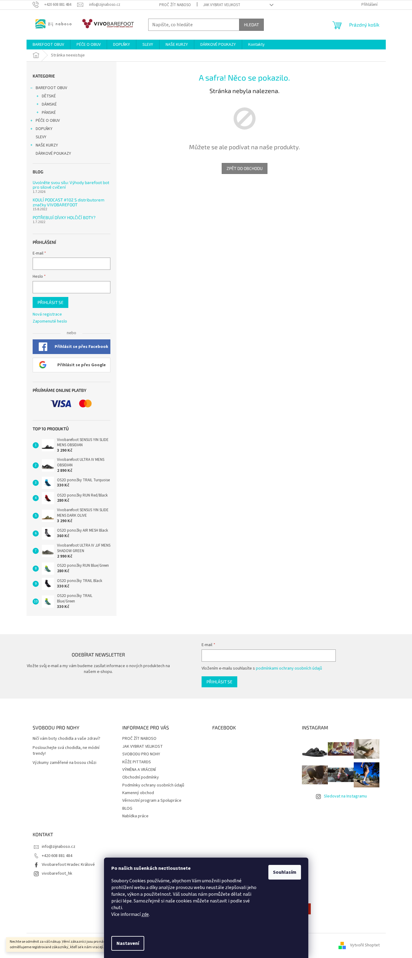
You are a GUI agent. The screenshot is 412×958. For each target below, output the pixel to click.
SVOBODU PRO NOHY (141, 754)
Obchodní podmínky (140, 777)
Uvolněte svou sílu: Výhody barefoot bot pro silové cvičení (71, 185)
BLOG (127, 808)
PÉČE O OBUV (48, 120)
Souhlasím (284, 872)
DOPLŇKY (44, 129)
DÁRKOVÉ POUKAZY (53, 153)
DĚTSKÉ (49, 96)
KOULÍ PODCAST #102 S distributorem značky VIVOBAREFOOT (68, 202)
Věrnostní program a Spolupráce (151, 800)
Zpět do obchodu (245, 168)
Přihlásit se (50, 302)
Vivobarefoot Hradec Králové (68, 865)
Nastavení (127, 943)
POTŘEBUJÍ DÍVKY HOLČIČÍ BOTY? (64, 217)
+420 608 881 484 (57, 856)
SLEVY (41, 137)
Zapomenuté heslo (50, 321)
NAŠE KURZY (47, 145)
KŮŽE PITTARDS (136, 762)
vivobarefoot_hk (57, 873)
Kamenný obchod (138, 793)
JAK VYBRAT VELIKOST (221, 5)
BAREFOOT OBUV (51, 88)
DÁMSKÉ (49, 104)
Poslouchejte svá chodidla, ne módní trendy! (66, 751)
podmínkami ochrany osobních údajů (289, 668)
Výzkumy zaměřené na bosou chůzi (64, 763)
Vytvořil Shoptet (365, 945)
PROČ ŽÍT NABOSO (175, 5)
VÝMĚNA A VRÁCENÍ (139, 770)
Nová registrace (47, 314)
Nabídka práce (135, 816)
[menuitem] (48, 44)
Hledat (251, 24)
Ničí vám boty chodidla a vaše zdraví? (66, 739)
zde (145, 914)
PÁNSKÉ (49, 113)
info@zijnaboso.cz (58, 847)
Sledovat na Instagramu (345, 796)
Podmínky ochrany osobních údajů (153, 785)
